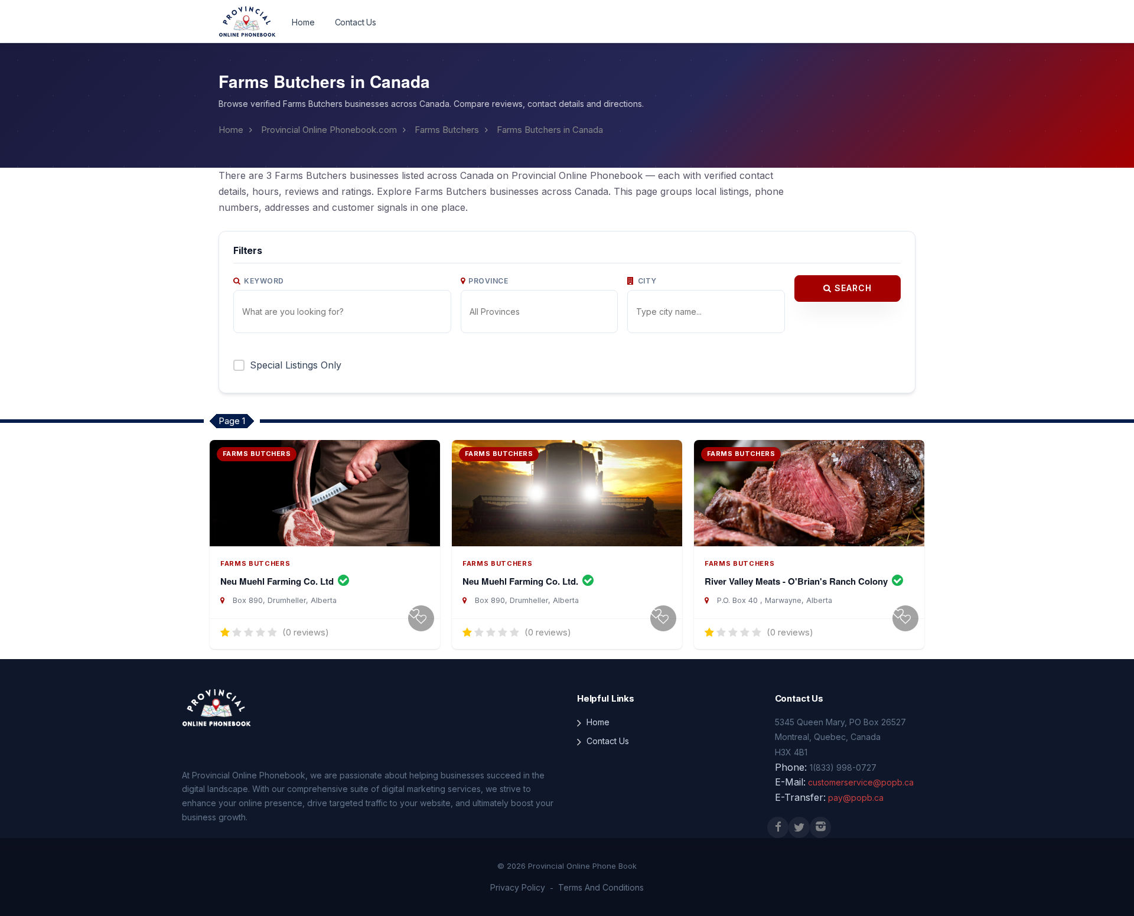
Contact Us (356, 22)
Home (303, 22)
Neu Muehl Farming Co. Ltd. (521, 581)
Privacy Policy (517, 887)
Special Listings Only (295, 365)
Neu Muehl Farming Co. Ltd (278, 581)
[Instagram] (820, 827)
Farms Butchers (447, 129)
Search (852, 288)
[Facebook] (777, 827)
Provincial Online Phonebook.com (329, 129)
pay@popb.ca (856, 798)
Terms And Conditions (601, 887)
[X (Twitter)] (799, 827)
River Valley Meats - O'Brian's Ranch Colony (797, 581)
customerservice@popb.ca (861, 782)
